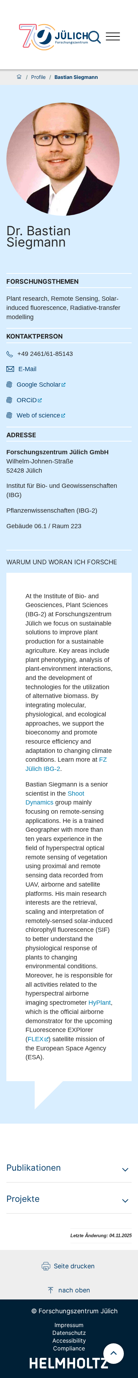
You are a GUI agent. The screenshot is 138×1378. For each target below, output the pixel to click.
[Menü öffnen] (112, 37)
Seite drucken (74, 1266)
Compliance (69, 1348)
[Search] (95, 37)
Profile (38, 77)
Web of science (38, 415)
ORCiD (27, 400)
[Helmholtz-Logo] (69, 1366)
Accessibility (69, 1340)
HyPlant (99, 1002)
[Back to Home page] (53, 37)
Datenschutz (69, 1332)
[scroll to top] (113, 1353)
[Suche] (94, 37)
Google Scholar (39, 384)
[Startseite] (19, 77)
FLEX (36, 1039)
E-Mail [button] (27, 369)
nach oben (74, 1290)
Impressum (69, 1324)
